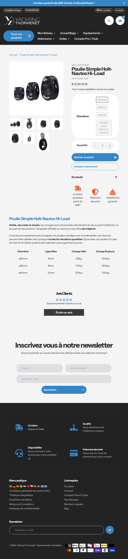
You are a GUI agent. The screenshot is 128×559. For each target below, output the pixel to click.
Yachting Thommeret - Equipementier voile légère (39, 545)
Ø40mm (102, 115)
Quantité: (82, 145)
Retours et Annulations (21, 504)
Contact (68, 490)
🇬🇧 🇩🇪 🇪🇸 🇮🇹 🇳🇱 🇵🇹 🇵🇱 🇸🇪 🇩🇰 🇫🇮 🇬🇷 (28, 486)
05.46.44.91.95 (32, 10)
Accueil (13, 54)
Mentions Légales (73, 504)
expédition (90, 89)
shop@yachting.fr (13, 10)
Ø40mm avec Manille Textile (104, 127)
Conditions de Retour (20, 499)
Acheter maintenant (85, 166)
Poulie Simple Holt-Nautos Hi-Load (38, 54)
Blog (66, 508)
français (119, 10)
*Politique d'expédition (21, 495)
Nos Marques (71, 499)
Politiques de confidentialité (24, 508)
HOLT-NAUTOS (80, 78)
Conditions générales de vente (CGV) (29, 490)
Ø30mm (102, 107)
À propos (69, 486)
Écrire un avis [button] (64, 312)
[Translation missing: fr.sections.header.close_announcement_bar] (124, 3)
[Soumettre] (110, 530)
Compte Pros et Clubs (76, 495)
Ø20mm (102, 99)
